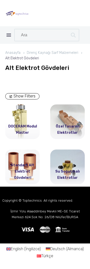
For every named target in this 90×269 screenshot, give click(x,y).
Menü (8, 35)
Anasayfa (12, 53)
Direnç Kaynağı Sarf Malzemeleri (52, 53)
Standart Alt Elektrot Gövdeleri (22, 171)
